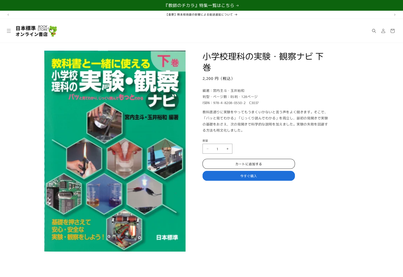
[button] (8, 31)
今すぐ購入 (248, 176)
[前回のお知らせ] (8, 15)
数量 (205, 140)
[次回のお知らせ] (394, 15)
